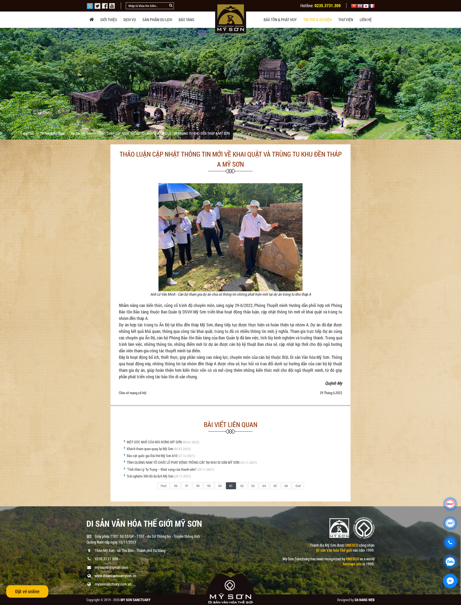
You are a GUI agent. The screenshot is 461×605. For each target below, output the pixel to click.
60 (220, 485)
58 (198, 485)
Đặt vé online (27, 591)
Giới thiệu (108, 19)
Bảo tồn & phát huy (280, 19)
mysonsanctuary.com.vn (113, 584)
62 (242, 485)
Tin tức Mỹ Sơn (81, 133)
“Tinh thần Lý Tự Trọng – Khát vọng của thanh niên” (162, 469)
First (163, 485)
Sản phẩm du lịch (157, 19)
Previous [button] (4, 83)
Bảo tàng (186, 19)
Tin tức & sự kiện (317, 19)
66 (286, 485)
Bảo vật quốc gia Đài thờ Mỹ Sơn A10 (152, 455)
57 (186, 485)
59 (209, 485)
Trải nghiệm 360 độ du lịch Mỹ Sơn (150, 476)
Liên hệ (366, 19)
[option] (230, 106)
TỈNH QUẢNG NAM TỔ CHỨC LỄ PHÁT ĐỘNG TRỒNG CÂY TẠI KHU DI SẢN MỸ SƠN (183, 462)
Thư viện (345, 19)
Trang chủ (27, 133)
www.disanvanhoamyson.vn (115, 575)
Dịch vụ (129, 19)
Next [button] (457, 83)
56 (175, 485)
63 (253, 485)
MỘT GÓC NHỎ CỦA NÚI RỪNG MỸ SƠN (154, 442)
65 (275, 485)
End (298, 485)
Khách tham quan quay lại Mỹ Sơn (150, 448)
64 (264, 485)
